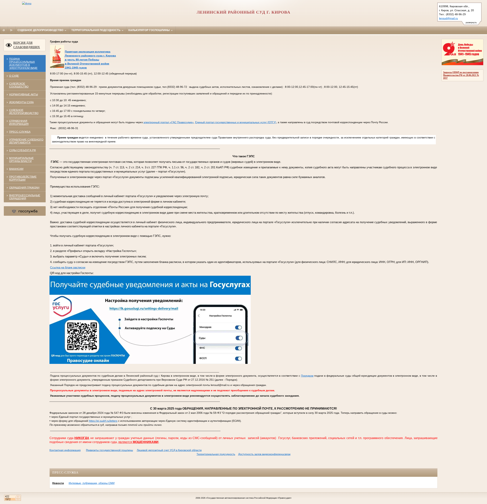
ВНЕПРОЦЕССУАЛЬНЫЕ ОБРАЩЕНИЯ (24, 197)
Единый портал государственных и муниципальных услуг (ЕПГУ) (235, 122)
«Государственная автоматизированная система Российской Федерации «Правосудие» (248, 498)
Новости (58, 483)
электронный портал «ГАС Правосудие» (168, 122)
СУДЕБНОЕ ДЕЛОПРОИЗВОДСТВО (23, 112)
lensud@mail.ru (448, 18)
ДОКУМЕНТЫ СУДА (21, 102)
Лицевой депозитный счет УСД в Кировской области (169, 450)
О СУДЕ (14, 75)
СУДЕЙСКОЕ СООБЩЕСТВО (19, 85)
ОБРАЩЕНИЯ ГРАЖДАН (24, 187)
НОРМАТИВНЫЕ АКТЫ (23, 94)
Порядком (307, 375)
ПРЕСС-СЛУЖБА (19, 131)
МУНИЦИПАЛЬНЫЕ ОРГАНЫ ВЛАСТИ (21, 160)
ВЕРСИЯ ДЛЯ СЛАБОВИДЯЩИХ (26, 45)
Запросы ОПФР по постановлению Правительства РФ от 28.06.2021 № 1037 (461, 75)
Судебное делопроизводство (41, 30)
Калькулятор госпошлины (149, 30)
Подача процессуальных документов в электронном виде (23, 63)
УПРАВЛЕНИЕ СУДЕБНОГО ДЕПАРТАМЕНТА (26, 141)
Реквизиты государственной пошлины (109, 450)
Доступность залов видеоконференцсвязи (264, 454)
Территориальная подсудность (96, 30)
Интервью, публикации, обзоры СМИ (92, 483)
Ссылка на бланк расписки (67, 267)
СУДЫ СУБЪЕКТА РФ (22, 150)
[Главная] (4, 30)
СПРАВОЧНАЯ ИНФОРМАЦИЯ (19, 122)
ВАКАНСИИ (16, 168)
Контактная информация (65, 450)
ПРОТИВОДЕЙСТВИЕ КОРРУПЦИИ (23, 178)
